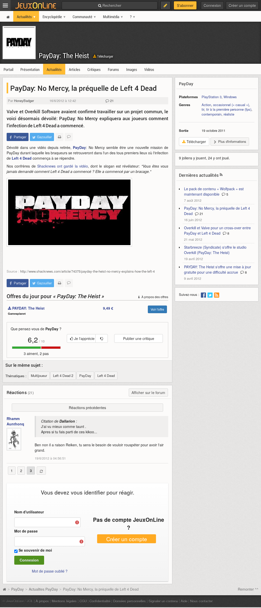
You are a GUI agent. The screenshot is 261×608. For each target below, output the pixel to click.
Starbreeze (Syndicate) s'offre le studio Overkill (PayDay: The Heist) (215, 250)
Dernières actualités (199, 175)
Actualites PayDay (43, 589)
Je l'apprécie (84, 338)
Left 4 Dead (22, 158)
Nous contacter (201, 601)
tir (203, 109)
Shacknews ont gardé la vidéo (62, 166)
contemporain (211, 114)
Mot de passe (26, 531)
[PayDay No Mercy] (69, 212)
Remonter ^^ (248, 589)
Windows (230, 96)
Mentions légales (64, 601)
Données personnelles (129, 601)
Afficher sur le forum (148, 392)
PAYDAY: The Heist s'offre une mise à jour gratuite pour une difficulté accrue (217, 269)
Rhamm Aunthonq (15, 421)
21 (111, 100)
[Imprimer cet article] (59, 137)
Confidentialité (99, 601)
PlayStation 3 (211, 96)
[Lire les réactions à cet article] (69, 137)
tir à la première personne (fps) (228, 109)
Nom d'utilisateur (29, 511)
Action (206, 104)
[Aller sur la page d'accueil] (4, 589)
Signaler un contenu (163, 601)
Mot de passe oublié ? (50, 571)
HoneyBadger (24, 100)
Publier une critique (138, 338)
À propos (42, 601)
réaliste (229, 114)
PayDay (79, 147)
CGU (83, 601)
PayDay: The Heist (64, 55)
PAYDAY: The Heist (28, 308)
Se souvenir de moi (35, 550)
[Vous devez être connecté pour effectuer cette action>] (101, 338)
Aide (184, 601)
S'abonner (185, 5)
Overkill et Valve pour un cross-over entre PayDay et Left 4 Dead (217, 230)
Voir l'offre (157, 309)
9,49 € (108, 308)
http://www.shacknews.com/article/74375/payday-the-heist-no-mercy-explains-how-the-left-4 (87, 271)
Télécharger (104, 56)
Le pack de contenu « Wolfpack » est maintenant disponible (214, 191)
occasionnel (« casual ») (231, 104)
